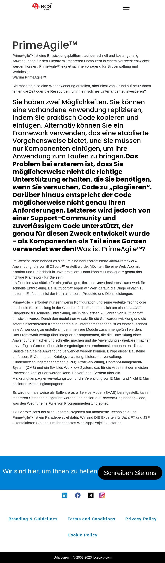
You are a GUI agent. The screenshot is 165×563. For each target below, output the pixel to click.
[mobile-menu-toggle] (126, 7)
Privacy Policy (141, 519)
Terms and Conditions (91, 519)
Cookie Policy (83, 535)
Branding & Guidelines (33, 519)
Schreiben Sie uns (130, 472)
